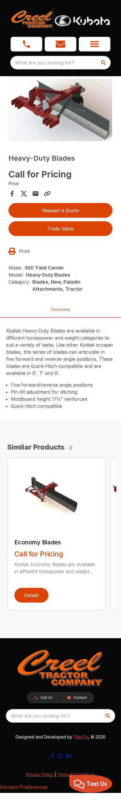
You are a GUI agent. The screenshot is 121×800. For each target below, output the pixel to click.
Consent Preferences (24, 787)
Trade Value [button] (60, 229)
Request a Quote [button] (60, 210)
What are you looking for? (44, 63)
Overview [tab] (60, 309)
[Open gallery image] (61, 110)
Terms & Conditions (76, 774)
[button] (26, 44)
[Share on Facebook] (12, 193)
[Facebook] (52, 755)
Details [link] (31, 595)
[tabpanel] (61, 111)
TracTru (80, 736)
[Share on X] (23, 193)
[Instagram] (60, 755)
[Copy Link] (47, 193)
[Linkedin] (69, 755)
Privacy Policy (39, 774)
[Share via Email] (35, 193)
